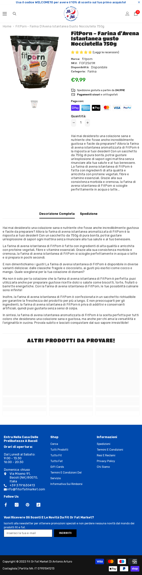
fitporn (87, 59)
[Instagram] (16, 505)
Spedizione (89, 214)
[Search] (14, 14)
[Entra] (127, 14)
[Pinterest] (27, 505)
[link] (24, 403)
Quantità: (78, 116)
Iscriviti (65, 533)
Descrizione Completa (57, 214)
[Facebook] (6, 505)
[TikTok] (38, 505)
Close (139, 2)
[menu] (5, 14)
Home (7, 26)
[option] (34, 63)
